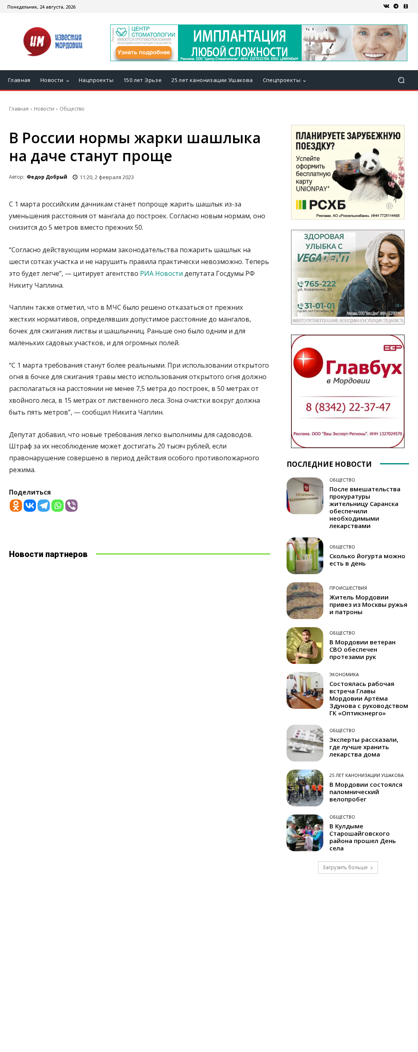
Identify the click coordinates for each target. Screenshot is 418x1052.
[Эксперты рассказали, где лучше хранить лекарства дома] (305, 743)
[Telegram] (396, 6)
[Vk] (386, 6)
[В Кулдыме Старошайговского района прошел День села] (305, 833)
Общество (72, 108)
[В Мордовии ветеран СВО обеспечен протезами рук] (305, 645)
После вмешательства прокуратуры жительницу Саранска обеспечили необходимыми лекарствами (364, 507)
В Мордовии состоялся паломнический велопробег (365, 791)
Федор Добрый (47, 176)
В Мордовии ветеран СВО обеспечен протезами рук (362, 649)
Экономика (344, 674)
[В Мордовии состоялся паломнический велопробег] (305, 788)
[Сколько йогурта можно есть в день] (305, 555)
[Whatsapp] (57, 505)
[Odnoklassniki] (16, 505)
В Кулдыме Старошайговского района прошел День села (362, 837)
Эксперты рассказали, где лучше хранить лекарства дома (363, 746)
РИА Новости (161, 273)
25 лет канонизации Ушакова (366, 775)
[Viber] (71, 505)
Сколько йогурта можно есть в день (367, 559)
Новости (44, 108)
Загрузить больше (345, 867)
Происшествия (348, 588)
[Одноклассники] (406, 6)
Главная (19, 108)
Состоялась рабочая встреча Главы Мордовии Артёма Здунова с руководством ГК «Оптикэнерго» (368, 698)
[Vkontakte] (30, 505)
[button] (401, 80)
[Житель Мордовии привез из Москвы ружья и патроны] (305, 600)
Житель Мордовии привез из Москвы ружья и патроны (368, 604)
